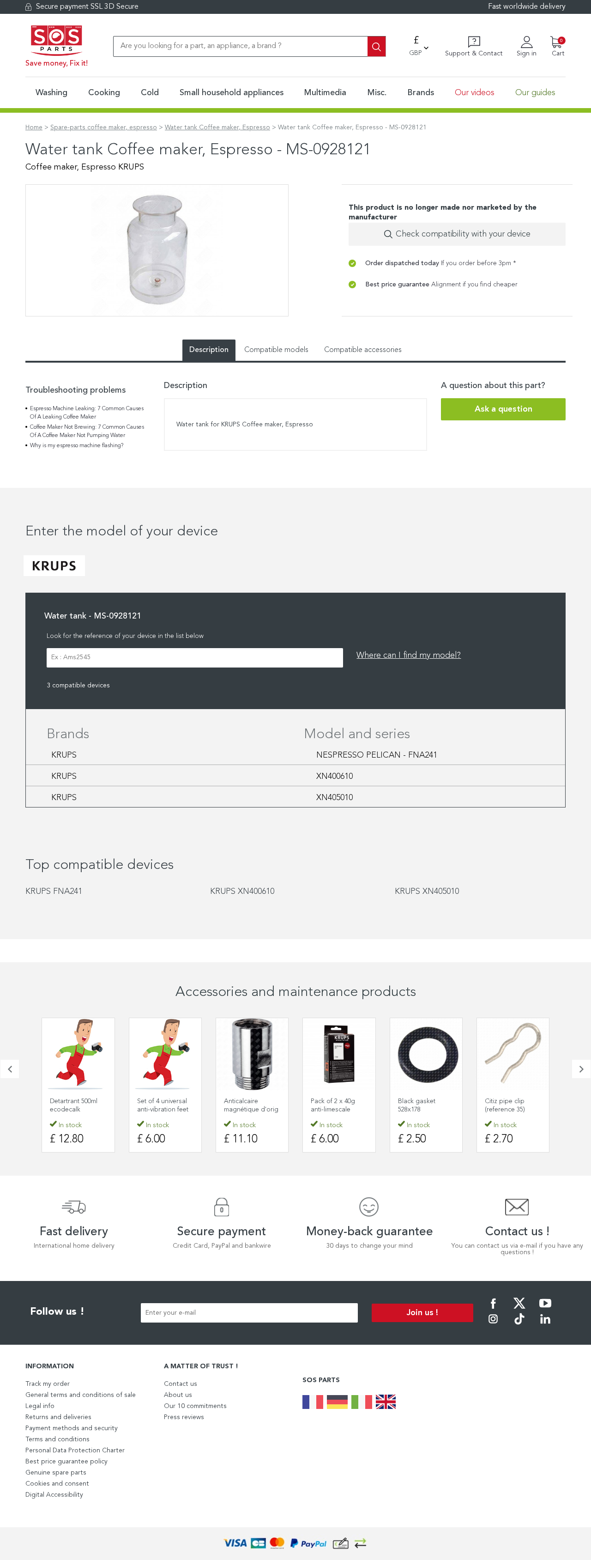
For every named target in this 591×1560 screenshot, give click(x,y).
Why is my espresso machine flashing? (76, 446)
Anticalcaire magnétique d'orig (251, 1105)
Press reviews (184, 1417)
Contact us (180, 1384)
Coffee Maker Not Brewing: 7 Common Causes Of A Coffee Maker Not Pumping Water (87, 431)
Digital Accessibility (54, 1495)
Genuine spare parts (55, 1472)
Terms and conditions (57, 1439)
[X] (519, 1309)
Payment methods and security (71, 1428)
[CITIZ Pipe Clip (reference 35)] (513, 1054)
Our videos (475, 93)
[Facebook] (493, 1309)
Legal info (39, 1406)
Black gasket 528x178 (416, 1105)
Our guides (535, 93)
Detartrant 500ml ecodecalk (73, 1105)
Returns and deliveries (58, 1417)
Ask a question (503, 409)
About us (178, 1395)
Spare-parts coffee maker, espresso (103, 127)
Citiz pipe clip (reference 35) (505, 1105)
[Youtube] (545, 1309)
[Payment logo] (295, 1543)
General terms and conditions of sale (80, 1395)
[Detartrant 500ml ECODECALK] (78, 1054)
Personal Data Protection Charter (75, 1450)
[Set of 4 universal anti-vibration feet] (165, 1054)
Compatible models (276, 350)
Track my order (47, 1384)
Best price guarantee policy (66, 1461)
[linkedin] (545, 1325)
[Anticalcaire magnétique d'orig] (252, 1054)
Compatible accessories (363, 350)
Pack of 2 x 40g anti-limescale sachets (333, 1109)
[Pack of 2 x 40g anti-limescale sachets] (339, 1054)
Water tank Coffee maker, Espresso (217, 127)
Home (33, 127)
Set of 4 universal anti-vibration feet (162, 1105)
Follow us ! (57, 1312)
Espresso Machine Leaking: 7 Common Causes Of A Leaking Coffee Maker (87, 413)
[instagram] (493, 1325)
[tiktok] (519, 1325)
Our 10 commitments (195, 1406)
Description (209, 350)
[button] (9, 1069)
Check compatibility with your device (463, 234)
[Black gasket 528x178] (426, 1054)
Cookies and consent (57, 1484)
